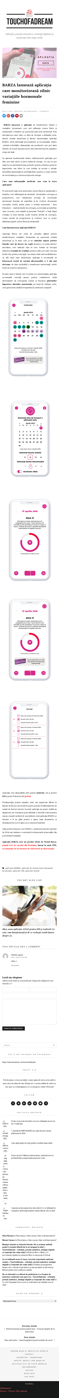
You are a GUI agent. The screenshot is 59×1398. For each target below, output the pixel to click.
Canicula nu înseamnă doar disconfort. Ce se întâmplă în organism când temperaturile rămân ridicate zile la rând (33, 1209)
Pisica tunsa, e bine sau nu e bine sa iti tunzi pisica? (35, 1235)
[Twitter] (18, 1103)
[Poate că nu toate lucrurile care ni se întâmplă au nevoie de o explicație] (5, 1124)
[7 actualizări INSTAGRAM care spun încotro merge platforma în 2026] (5, 1135)
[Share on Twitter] (4, 115)
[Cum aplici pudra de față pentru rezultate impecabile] (5, 1147)
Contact (29, 1354)
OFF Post (29, 1376)
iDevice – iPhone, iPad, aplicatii (13, 1391)
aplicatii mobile (32, 871)
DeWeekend (5, 1388)
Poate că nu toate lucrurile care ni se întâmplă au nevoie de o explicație (33, 1122)
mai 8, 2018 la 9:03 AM (19, 957)
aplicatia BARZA (13, 868)
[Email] (40, 1103)
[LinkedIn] (29, 1103)
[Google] (24, 1103)
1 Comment (44, 111)
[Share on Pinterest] (17, 115)
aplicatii (18, 111)
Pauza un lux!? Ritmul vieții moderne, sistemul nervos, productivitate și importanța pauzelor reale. (32, 1156)
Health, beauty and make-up (29, 1360)
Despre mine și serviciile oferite (29, 1351)
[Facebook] (13, 1103)
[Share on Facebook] (12, 115)
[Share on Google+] (8, 115)
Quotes (29, 1370)
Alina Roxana (8, 1236)
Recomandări (30, 111)
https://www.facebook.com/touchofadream (19, 1062)
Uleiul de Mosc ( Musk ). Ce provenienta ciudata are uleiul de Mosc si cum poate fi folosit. (26, 1253)
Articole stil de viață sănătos (29, 1364)
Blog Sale (29, 1373)
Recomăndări (29, 1367)
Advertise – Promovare (29, 1357)
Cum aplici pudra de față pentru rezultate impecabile (31, 1143)
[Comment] (21, 115)
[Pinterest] (35, 1103)
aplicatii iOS (18, 871)
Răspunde (15, 965)
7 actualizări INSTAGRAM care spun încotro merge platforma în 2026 (31, 1132)
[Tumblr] (46, 1103)
